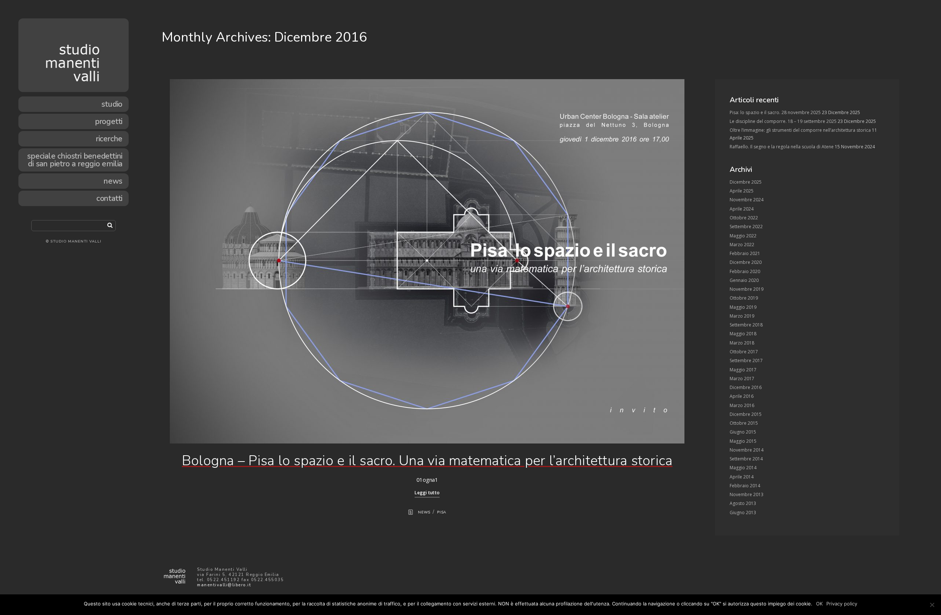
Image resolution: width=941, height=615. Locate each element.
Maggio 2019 (743, 307)
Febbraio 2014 (745, 486)
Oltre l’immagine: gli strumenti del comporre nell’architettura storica (800, 130)
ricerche (109, 139)
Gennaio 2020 (744, 280)
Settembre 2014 (746, 459)
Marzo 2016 (742, 405)
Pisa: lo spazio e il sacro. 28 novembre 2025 (775, 112)
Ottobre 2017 (744, 352)
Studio (111, 104)
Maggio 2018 (743, 334)
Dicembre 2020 (746, 262)
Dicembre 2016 (746, 387)
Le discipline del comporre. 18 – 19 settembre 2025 (783, 121)
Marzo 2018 (742, 343)
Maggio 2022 (743, 236)
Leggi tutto (427, 492)
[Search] (110, 225)
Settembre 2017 (746, 360)
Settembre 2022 (746, 226)
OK (819, 604)
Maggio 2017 (743, 370)
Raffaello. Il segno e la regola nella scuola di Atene (782, 147)
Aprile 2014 (742, 477)
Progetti (108, 121)
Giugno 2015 (743, 432)
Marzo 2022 (742, 244)
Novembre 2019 (746, 289)
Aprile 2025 (742, 191)
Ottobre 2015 (744, 423)
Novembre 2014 (746, 450)
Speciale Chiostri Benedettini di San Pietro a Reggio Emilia (74, 160)
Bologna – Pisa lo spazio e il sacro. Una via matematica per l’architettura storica (427, 460)
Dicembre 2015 (746, 414)
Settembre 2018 (746, 325)
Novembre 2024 (746, 200)
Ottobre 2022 (744, 218)
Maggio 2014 (743, 467)
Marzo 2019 (742, 316)
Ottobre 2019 (744, 298)
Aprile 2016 (742, 396)
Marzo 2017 (742, 378)
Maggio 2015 (743, 441)
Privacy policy (841, 604)
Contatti (109, 198)
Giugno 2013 (743, 512)
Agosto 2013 (743, 503)
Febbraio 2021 (745, 253)
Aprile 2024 (742, 209)
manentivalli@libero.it (224, 585)
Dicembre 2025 (746, 182)
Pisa (441, 512)
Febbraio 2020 (745, 271)
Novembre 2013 (746, 494)
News (113, 181)
